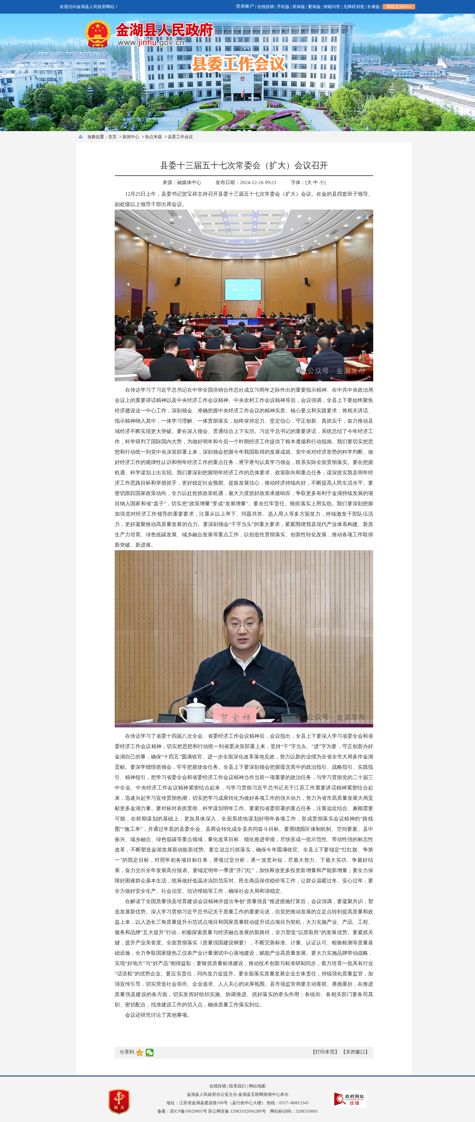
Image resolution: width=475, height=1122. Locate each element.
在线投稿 (265, 6)
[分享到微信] (150, 1052)
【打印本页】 (325, 1052)
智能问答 (331, 6)
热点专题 (153, 136)
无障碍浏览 (353, 6)
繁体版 (314, 6)
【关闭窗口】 (355, 1052)
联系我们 (237, 1086)
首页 (112, 136)
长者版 (373, 6)
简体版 (298, 6)
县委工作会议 (180, 136)
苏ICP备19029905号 (188, 1111)
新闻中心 (130, 136)
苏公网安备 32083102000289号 (237, 1111)
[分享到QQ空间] (140, 1052)
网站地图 (257, 1086)
